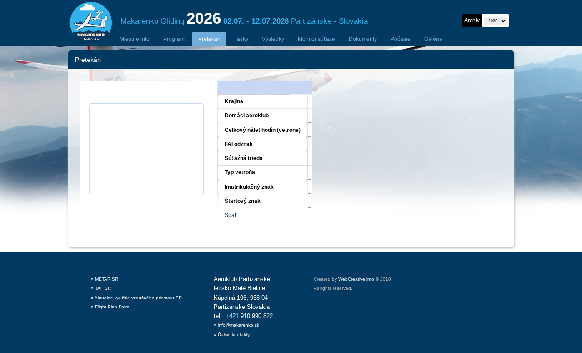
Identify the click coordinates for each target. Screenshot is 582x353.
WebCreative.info (356, 279)
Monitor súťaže (316, 39)
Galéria (433, 39)
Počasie (401, 39)
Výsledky (273, 39)
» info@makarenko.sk (236, 325)
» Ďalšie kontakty (232, 334)
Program (174, 39)
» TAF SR (101, 288)
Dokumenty (363, 39)
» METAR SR (104, 279)
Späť (231, 215)
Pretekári (209, 39)
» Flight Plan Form (110, 306)
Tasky (241, 39)
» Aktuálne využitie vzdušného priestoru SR (136, 297)
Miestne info (135, 39)
